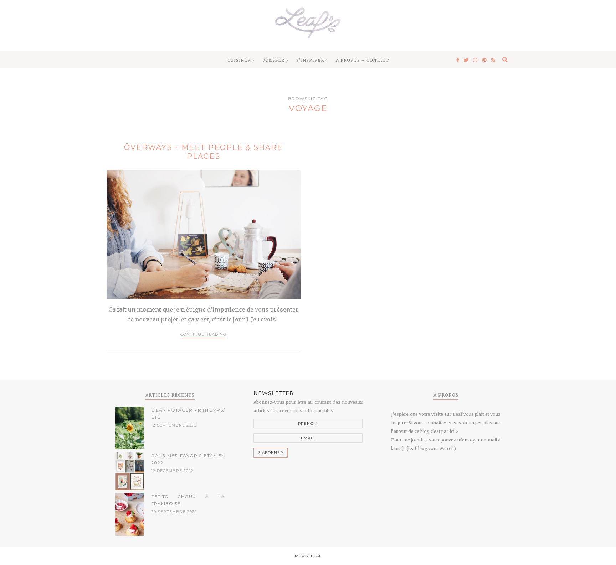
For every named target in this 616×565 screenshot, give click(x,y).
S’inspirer (310, 60)
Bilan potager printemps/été (188, 413)
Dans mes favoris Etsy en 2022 (188, 459)
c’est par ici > (444, 431)
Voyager (273, 60)
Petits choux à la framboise (188, 500)
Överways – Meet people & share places (203, 152)
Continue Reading (203, 334)
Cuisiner (239, 60)
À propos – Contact (362, 60)
